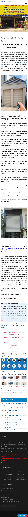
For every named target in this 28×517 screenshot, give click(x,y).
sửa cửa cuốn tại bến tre (17, 392)
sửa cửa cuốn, (15, 390)
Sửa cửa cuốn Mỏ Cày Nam (10, 410)
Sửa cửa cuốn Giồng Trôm (10, 422)
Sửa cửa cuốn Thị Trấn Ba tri (11, 424)
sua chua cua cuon (13, 388)
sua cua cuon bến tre (7, 390)
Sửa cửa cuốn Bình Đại (10, 429)
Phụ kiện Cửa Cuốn (5, 315)
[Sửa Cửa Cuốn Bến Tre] (7, 1)
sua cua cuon (6, 388)
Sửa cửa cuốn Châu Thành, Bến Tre (13, 419)
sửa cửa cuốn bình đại (7, 392)
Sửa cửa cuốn (7, 427)
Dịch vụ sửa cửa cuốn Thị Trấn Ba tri (13, 408)
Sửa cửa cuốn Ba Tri (9, 413)
